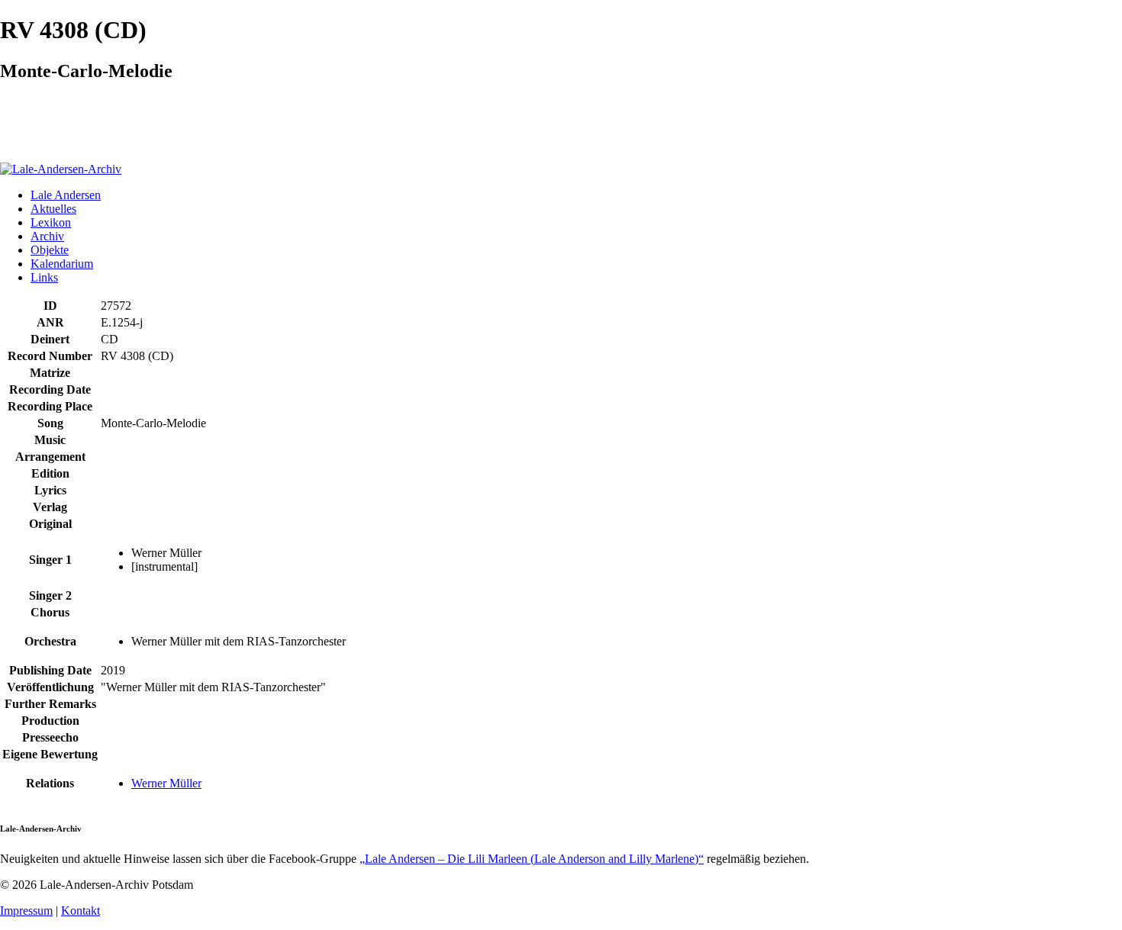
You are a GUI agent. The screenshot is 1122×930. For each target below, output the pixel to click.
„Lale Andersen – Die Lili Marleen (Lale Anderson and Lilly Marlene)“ (531, 858)
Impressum (26, 910)
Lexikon (51, 222)
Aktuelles (53, 208)
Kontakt (80, 910)
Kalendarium (62, 263)
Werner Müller (166, 783)
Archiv (47, 236)
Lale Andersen (66, 194)
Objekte (50, 249)
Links (44, 277)
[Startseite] (60, 169)
